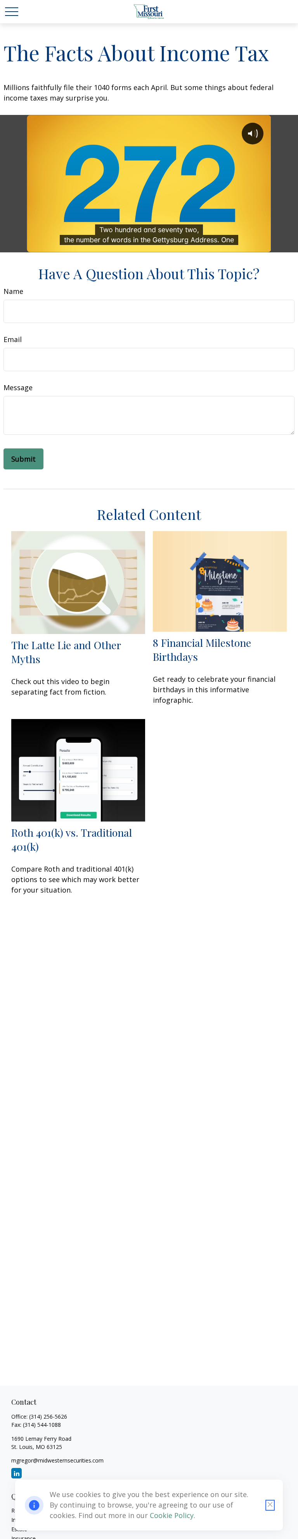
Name (13, 291)
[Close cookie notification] (270, 1505)
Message (18, 387)
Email (12, 339)
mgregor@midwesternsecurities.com (57, 1460)
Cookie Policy (172, 1515)
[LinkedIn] (16, 1473)
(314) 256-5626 (48, 1416)
